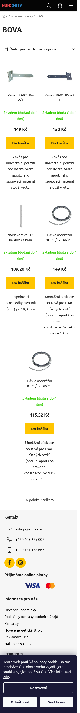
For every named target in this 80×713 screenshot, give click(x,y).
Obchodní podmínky (20, 609)
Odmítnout (20, 702)
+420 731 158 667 (30, 549)
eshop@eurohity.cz (31, 529)
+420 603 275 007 (30, 539)
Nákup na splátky (17, 643)
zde (6, 676)
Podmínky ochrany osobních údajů (31, 616)
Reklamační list (16, 636)
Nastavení (38, 687)
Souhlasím (56, 702)
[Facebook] (9, 563)
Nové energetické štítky (23, 630)
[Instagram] (21, 563)
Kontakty (11, 623)
